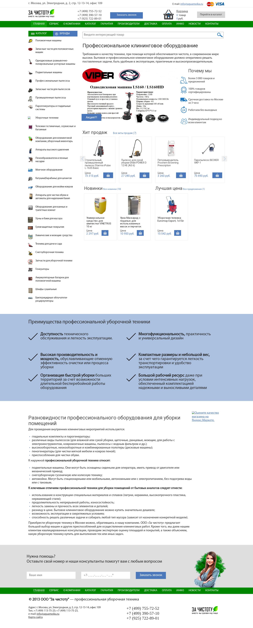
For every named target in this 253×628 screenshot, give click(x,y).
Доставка (150, 24)
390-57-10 (89, 15)
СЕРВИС (54, 24)
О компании (71, 24)
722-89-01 (89, 18)
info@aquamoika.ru (191, 4)
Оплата (167, 24)
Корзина (182, 11)
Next (224, 158)
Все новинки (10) (112, 189)
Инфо (180, 24)
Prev (82, 158)
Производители (129, 24)
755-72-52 (89, 11)
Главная (39, 24)
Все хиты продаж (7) (124, 133)
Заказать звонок (151, 575)
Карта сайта (35, 617)
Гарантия (107, 24)
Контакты (211, 24)
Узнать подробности (161, 116)
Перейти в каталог (211, 14)
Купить (108, 175)
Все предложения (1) (194, 189)
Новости (195, 24)
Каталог (90, 24)
